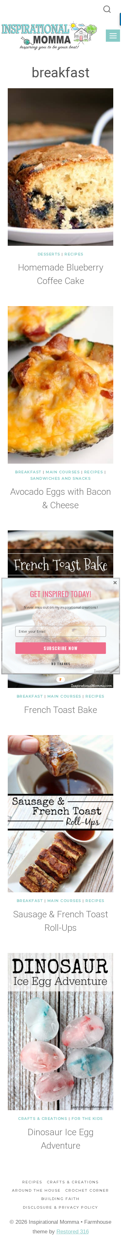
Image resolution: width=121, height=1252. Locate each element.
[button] (60, 594)
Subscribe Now (60, 648)
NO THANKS (60, 663)
